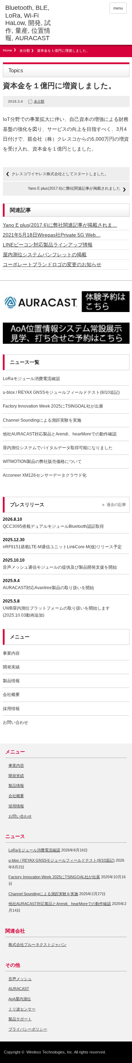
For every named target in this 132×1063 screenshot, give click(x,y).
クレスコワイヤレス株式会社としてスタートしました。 (60, 174)
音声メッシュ (20, 979)
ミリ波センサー (22, 1009)
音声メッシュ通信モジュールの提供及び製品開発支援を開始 (60, 567)
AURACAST (18, 988)
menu (118, 8)
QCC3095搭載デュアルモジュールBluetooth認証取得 (53, 526)
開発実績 (11, 667)
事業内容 (11, 653)
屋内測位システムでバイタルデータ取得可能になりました (58, 447)
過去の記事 (116, 504)
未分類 (24, 51)
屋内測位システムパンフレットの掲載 (45, 254)
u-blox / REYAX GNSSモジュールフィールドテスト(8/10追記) (61, 392)
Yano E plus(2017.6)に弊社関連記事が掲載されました (74, 188)
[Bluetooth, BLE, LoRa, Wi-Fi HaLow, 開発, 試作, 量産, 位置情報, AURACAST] (31, 23)
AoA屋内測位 (19, 999)
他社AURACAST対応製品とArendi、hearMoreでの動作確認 (60, 434)
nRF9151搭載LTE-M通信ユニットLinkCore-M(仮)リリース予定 (62, 546)
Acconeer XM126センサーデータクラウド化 (45, 475)
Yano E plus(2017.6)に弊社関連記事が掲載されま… (60, 225)
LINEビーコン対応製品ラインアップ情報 (48, 245)
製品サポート (20, 1019)
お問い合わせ (15, 722)
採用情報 (11, 708)
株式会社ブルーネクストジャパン (37, 944)
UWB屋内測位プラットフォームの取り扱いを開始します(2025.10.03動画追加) (56, 611)
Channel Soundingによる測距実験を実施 (42, 420)
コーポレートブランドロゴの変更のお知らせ (52, 264)
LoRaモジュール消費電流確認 (31, 378)
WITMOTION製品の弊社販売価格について (42, 461)
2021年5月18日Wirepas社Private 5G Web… (52, 235)
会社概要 (11, 694)
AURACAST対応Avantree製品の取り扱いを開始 (48, 587)
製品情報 (11, 680)
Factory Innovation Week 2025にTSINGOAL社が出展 (53, 406)
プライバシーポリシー (27, 1029)
